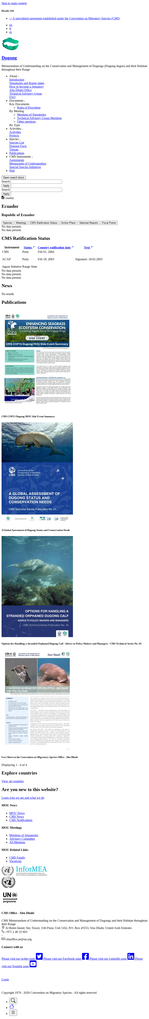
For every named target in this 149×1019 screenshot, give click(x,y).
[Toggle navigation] (13, 1001)
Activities (15, 132)
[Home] (10, 49)
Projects (14, 135)
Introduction (16, 79)
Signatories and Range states (26, 83)
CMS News (16, 816)
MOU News (17, 813)
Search (6, 181)
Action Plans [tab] (68, 222)
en (10, 25)
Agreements (16, 160)
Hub (12, 170)
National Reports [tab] (89, 222)
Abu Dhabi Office (20, 90)
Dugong (9, 57)
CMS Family (17, 857)
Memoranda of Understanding (27, 163)
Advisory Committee (22, 838)
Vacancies (15, 861)
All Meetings (17, 842)
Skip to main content (14, 3)
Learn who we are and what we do (23, 797)
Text (87, 247)
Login (5, 979)
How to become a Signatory (26, 86)
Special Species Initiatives (25, 167)
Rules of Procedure (29, 107)
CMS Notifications (20, 820)
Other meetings (26, 121)
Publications (16, 153)
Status (28, 247)
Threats (13, 149)
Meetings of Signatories (31, 114)
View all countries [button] (13, 781)
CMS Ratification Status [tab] (43, 222)
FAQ (12, 97)
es (10, 32)
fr (10, 28)
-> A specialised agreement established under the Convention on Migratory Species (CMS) (64, 18)
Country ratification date (54, 247)
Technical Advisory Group (25, 93)
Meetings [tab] (21, 222)
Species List (16, 142)
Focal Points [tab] (109, 222)
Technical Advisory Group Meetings (39, 118)
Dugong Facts (18, 146)
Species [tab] (7, 222)
